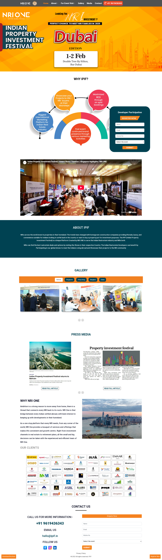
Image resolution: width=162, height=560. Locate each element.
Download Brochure (8, 556)
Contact (98, 3)
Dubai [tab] (102, 280)
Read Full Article (50, 388)
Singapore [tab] (69, 280)
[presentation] (79, 320)
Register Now (155, 556)
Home (45, 3)
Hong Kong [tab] (81, 280)
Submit (130, 147)
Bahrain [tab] (58, 280)
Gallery (81, 3)
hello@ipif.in (50, 536)
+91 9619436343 (114, 3)
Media (89, 3)
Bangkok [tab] (93, 280)
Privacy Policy (81, 553)
